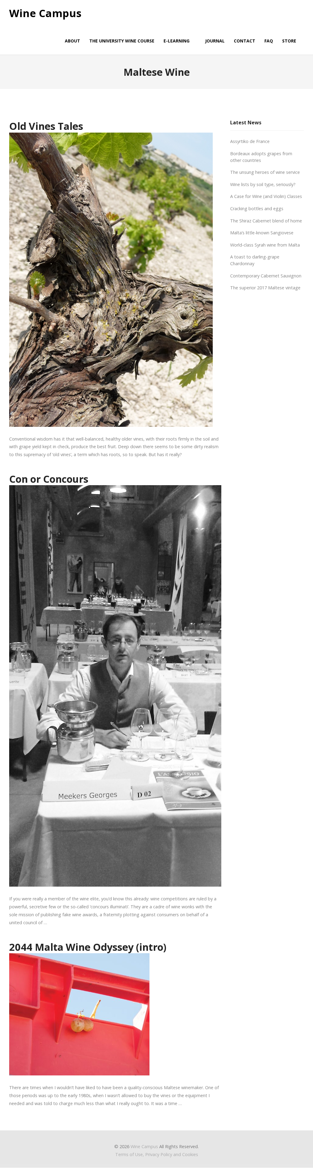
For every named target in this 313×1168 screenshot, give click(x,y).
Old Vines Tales (46, 126)
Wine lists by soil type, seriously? (263, 184)
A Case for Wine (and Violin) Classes (266, 196)
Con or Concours (48, 478)
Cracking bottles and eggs (256, 208)
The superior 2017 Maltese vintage (265, 288)
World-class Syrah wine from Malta (265, 245)
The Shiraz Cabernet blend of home (266, 221)
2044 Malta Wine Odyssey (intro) (87, 947)
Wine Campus (45, 13)
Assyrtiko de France (250, 141)
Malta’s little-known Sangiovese (261, 233)
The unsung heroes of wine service (265, 172)
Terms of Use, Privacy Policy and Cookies (156, 1154)
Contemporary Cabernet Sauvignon (265, 276)
